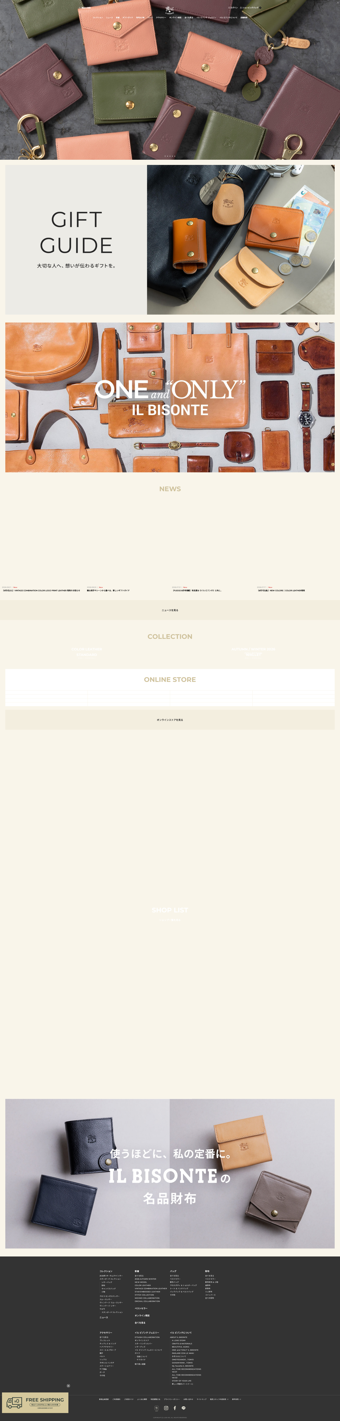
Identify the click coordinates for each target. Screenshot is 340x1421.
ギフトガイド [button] (128, 17)
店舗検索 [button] (244, 17)
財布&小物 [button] (140, 17)
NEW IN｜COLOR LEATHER (170, 2)
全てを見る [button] (189, 17)
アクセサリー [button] (161, 17)
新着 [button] (118, 17)
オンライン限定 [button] (175, 17)
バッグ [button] (150, 17)
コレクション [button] (98, 17)
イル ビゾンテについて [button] (228, 17)
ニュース (109, 17)
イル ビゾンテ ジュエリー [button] (206, 17)
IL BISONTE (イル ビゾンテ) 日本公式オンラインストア (170, 11)
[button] (165, 156)
